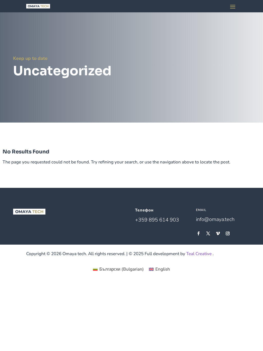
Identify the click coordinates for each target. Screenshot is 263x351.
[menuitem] (118, 269)
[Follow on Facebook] (198, 233)
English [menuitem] (162, 269)
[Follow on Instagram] (227, 233)
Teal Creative (199, 254)
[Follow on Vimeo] (218, 233)
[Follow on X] (208, 233)
